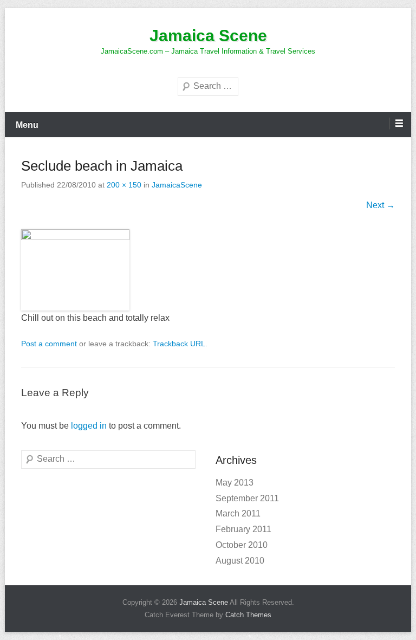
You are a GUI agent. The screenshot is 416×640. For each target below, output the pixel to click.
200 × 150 (124, 184)
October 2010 (242, 545)
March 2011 (238, 513)
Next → (380, 205)
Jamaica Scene (208, 35)
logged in (89, 425)
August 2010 (240, 560)
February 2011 (243, 529)
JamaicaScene (177, 184)
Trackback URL (179, 343)
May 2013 (234, 482)
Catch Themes (248, 615)
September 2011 (247, 498)
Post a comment (49, 343)
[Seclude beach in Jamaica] (208, 270)
